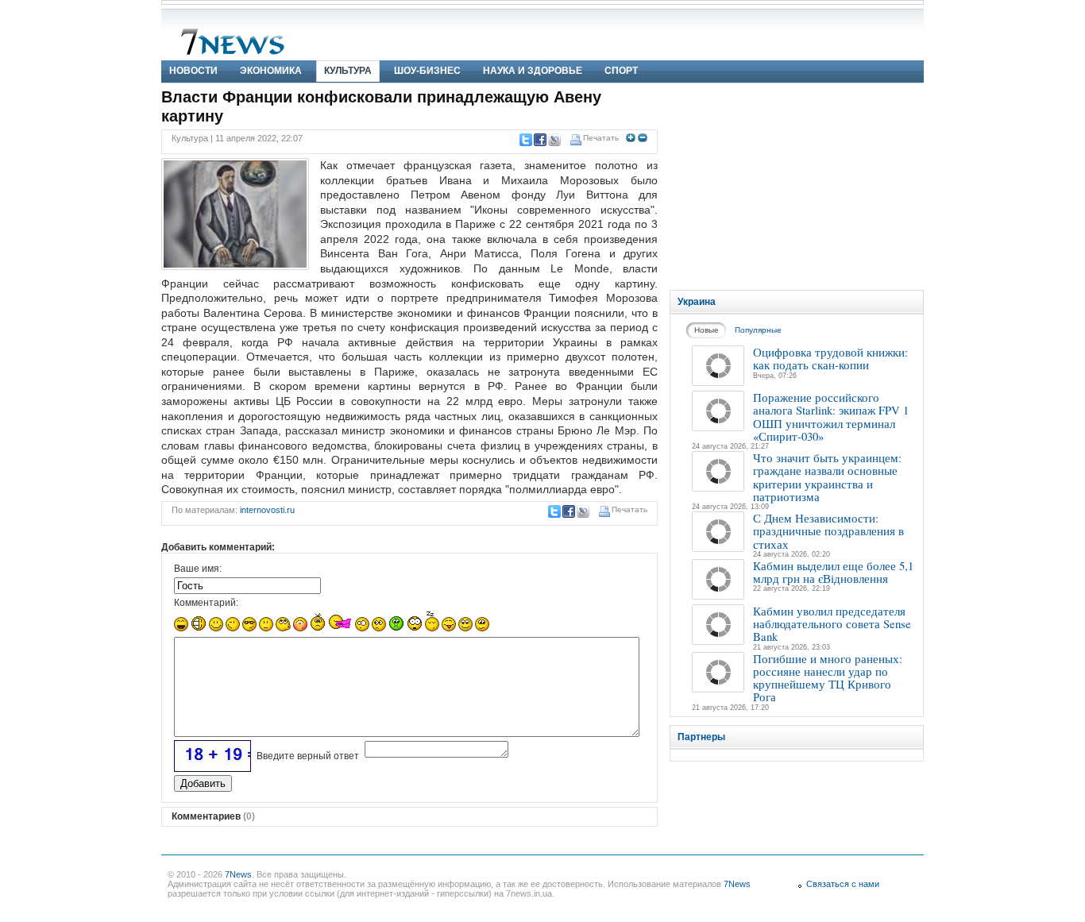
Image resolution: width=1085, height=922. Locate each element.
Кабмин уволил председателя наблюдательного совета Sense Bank (832, 624)
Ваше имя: (198, 568)
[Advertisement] (797, 186)
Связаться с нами (842, 884)
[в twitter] (525, 139)
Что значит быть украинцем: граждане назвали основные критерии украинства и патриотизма (827, 476)
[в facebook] (539, 139)
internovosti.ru (267, 510)
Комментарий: (206, 602)
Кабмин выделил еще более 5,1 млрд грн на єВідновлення (833, 571)
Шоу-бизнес (427, 70)
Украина (697, 301)
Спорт (621, 70)
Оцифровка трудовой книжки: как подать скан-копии (830, 358)
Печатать (601, 137)
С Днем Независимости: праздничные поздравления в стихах (828, 531)
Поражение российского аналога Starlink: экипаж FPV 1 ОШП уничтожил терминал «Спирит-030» (831, 416)
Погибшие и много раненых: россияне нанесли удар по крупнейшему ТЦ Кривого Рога (827, 677)
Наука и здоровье (532, 70)
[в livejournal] (553, 139)
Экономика (271, 70)
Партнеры (701, 737)
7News (238, 874)
